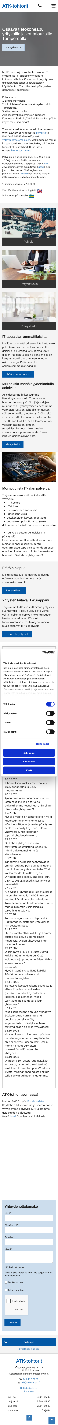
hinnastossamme (21, 150)
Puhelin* (9, 1237)
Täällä (24, 173)
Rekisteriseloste (29, 1388)
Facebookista (35, 1101)
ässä (41, 166)
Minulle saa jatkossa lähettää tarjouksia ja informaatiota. (28, 1274)
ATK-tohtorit (15, 6)
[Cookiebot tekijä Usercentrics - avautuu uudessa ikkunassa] (42, 653)
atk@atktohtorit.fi (30, 1382)
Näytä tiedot (42, 744)
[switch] (50, 713)
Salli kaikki (29, 753)
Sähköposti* (11, 1225)
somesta (41, 132)
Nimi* (8, 1213)
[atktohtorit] (39, 6)
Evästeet (29, 1391)
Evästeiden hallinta (29, 1348)
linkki (46, 163)
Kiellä (29, 770)
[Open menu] (53, 6)
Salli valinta (29, 761)
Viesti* (8, 1249)
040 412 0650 (30, 1379)
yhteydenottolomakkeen (16, 139)
